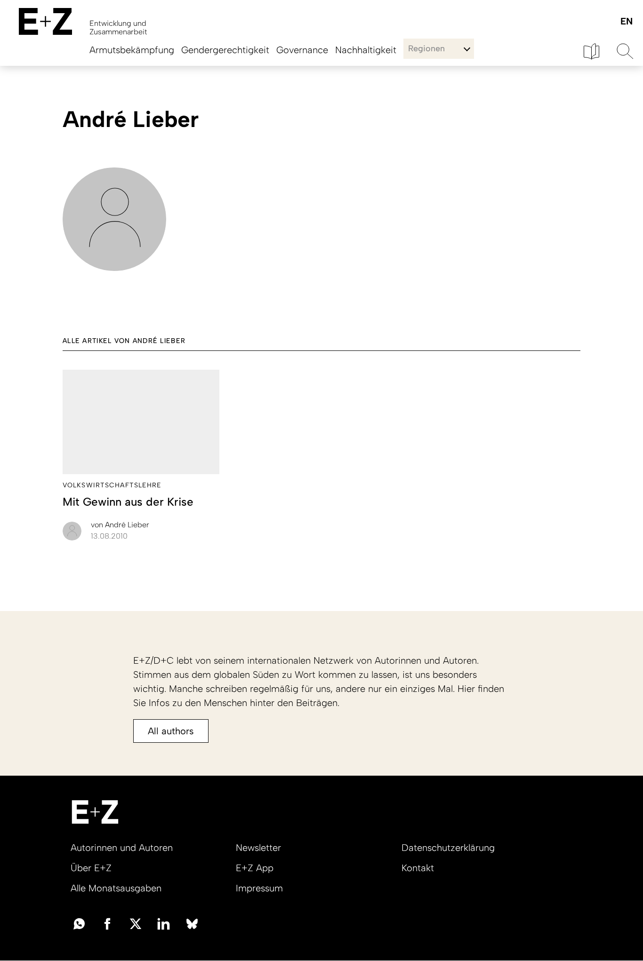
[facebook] (107, 923)
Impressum (259, 888)
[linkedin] (164, 923)
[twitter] (135, 923)
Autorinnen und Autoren (122, 847)
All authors (171, 731)
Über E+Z (91, 868)
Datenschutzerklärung (448, 847)
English (626, 22)
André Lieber (120, 524)
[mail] (79, 923)
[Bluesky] (192, 923)
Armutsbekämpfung (131, 50)
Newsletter (258, 847)
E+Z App (254, 868)
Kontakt (418, 868)
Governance (302, 50)
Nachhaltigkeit (365, 50)
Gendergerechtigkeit (225, 50)
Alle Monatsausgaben (116, 888)
